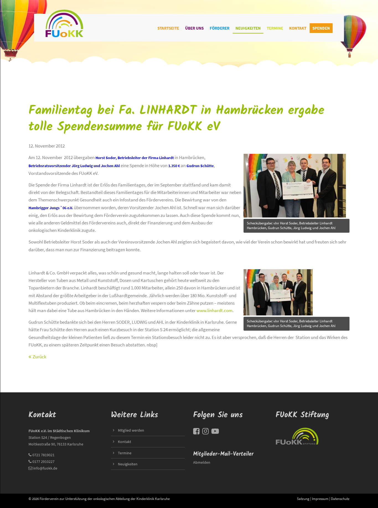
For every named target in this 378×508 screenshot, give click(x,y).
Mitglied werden (131, 430)
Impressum (320, 498)
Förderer (219, 28)
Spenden (321, 28)
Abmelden (201, 462)
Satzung (303, 498)
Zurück (39, 357)
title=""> (252, 154)
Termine (275, 28)
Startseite (168, 28)
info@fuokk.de (45, 468)
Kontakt (297, 28)
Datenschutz (340, 498)
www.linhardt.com (214, 310)
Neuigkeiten (248, 28)
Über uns (194, 28)
